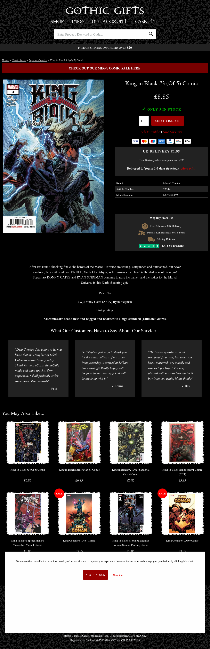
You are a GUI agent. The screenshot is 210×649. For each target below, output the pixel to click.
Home (5, 60)
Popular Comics (38, 60)
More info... (188, 168)
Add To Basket (167, 121)
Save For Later (172, 132)
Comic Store (19, 60)
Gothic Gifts (105, 11)
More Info (118, 574)
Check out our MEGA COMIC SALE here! (105, 68)
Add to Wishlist (150, 132)
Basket (147, 21)
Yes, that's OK (95, 575)
